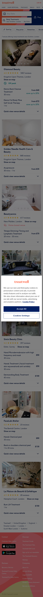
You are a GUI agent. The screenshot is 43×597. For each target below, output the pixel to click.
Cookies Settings (21, 316)
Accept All (21, 309)
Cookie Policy (28, 302)
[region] (21, 299)
